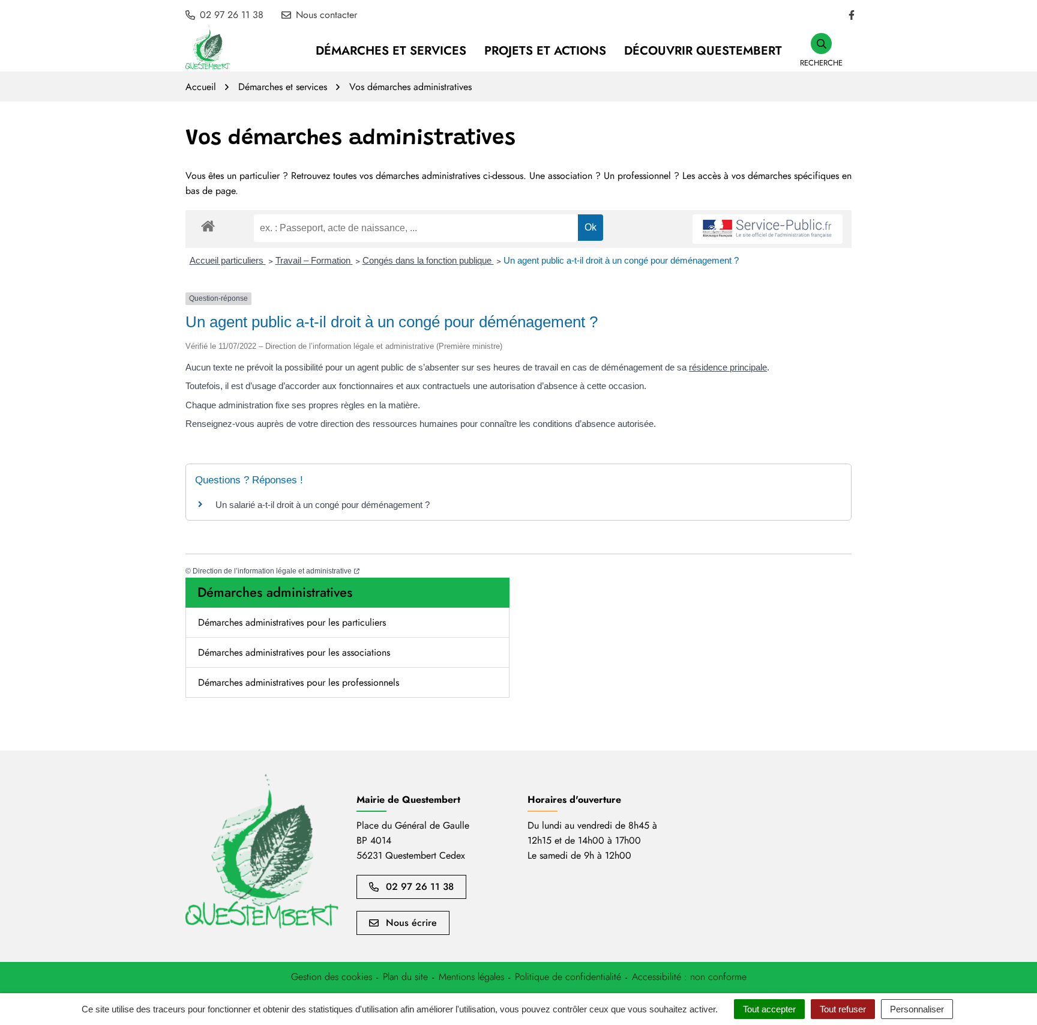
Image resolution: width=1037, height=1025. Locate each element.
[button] (821, 50)
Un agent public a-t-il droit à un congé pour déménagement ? (621, 260)
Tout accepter (769, 1009)
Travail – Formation (314, 260)
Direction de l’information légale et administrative (276, 571)
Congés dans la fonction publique (428, 260)
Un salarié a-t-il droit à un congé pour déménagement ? (322, 505)
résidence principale (728, 367)
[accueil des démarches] (207, 224)
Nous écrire (411, 923)
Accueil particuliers (228, 260)
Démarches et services (391, 50)
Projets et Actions (545, 50)
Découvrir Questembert (703, 50)
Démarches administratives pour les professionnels (298, 682)
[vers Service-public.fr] (768, 229)
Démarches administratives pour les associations (294, 652)
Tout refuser (843, 1009)
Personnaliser (917, 1009)
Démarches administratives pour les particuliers (292, 622)
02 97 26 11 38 (420, 886)
